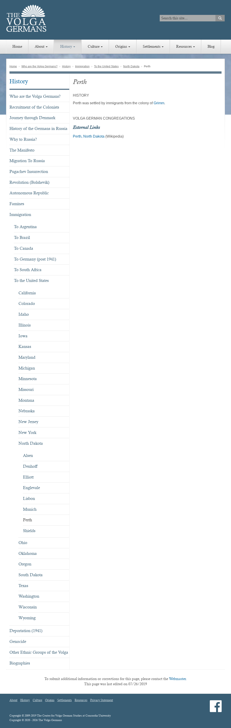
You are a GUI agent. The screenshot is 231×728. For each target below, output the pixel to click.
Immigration (82, 66)
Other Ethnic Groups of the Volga (38, 652)
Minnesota (27, 378)
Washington (28, 596)
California (27, 292)
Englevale (31, 487)
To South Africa (28, 269)
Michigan (26, 368)
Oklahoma (27, 553)
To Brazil (22, 237)
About (40, 46)
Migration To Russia (27, 160)
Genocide (17, 641)
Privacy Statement (101, 700)
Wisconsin (27, 607)
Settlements (152, 46)
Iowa (23, 335)
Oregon (24, 564)
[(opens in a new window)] (216, 710)
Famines (16, 203)
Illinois (24, 325)
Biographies (19, 663)
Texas (23, 585)
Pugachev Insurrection (28, 171)
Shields (29, 530)
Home (17, 46)
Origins (121, 46)
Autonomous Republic (29, 193)
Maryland (26, 357)
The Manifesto (22, 150)
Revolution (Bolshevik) (29, 182)
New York (27, 432)
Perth (27, 519)
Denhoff (30, 466)
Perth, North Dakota (88, 136)
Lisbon (29, 498)
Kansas (24, 346)
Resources (184, 46)
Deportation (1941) (25, 630)
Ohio (22, 542)
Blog (211, 46)
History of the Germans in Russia (38, 128)
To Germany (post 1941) (35, 259)
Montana (26, 400)
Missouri (26, 389)
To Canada (23, 248)
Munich (30, 509)
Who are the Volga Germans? (39, 66)
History (66, 46)
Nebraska (26, 410)
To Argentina (25, 226)
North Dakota (131, 66)
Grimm (159, 103)
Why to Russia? (23, 139)
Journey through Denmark (32, 117)
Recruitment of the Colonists (34, 107)
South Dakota (30, 574)
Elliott (28, 477)
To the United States (106, 66)
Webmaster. (178, 679)
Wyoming (27, 617)
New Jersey (28, 421)
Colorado (26, 303)
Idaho (23, 314)
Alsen (28, 455)
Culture (94, 46)
